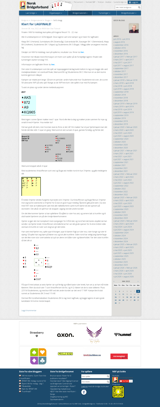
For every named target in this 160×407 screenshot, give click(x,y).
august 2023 (129, 206)
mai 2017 (118, 62)
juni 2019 (128, 109)
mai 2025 (118, 250)
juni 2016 (117, 39)
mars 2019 (119, 106)
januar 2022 (119, 174)
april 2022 (130, 177)
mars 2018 (119, 83)
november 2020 (121, 144)
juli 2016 (126, 39)
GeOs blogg (119, 20)
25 (123, 300)
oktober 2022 (120, 188)
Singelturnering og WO (59, 397)
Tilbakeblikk (26, 386)
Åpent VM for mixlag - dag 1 (32, 383)
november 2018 (121, 97)
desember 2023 (121, 218)
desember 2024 (121, 241)
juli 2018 (118, 89)
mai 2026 (118, 273)
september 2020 (121, 139)
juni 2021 (128, 156)
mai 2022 (118, 180)
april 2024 (130, 224)
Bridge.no (25, 20)
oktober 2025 (120, 259)
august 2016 (120, 42)
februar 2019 (132, 103)
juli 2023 (118, 206)
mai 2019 (118, 109)
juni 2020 (128, 133)
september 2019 (121, 115)
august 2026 (129, 276)
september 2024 (121, 232)
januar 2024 (119, 221)
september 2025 (121, 256)
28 (134, 300)
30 (115, 303)
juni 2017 (128, 62)
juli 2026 (118, 276)
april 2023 (130, 200)
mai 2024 (118, 227)
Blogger (48, 20)
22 (138, 297)
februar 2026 (132, 268)
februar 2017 (132, 56)
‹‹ (113, 281)
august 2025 (129, 253)
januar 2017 (119, 56)
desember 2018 (121, 100)
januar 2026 (119, 268)
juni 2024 (128, 227)
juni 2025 (128, 250)
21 (134, 297)
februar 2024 (132, 221)
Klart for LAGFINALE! (36, 24)
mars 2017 (119, 59)
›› (138, 281)
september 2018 (121, 92)
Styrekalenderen (56, 399)
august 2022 (129, 183)
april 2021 (130, 153)
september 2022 (121, 186)
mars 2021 (119, 153)
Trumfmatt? (26, 391)
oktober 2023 (120, 212)
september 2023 (121, 209)
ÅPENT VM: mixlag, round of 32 (33, 381)
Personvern (78, 2)
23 (115, 300)
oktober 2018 (120, 95)
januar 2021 (119, 150)
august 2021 (129, 159)
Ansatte (68, 2)
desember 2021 (121, 171)
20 (131, 297)
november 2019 (121, 121)
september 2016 (121, 45)
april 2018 (130, 83)
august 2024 (129, 229)
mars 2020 (119, 130)
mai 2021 (118, 156)
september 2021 (121, 162)
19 (127, 297)
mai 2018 (118, 86)
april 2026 (130, 270)
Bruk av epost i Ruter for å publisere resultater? (60, 376)
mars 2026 (119, 270)
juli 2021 (118, 159)
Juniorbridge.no (120, 2)
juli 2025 (118, 253)
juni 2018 (128, 86)
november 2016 (121, 51)
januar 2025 (119, 244)
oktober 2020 (120, 142)
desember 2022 (121, 194)
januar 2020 (119, 127)
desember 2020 (121, 147)
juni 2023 (128, 203)
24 (119, 300)
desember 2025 (121, 265)
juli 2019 (118, 112)
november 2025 (121, 262)
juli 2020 (118, 136)
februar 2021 (132, 150)
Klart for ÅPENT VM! (29, 389)
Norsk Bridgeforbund (34, 5)
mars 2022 (119, 177)
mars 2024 (119, 224)
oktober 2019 (120, 118)
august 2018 (129, 89)
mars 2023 (119, 200)
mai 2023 (118, 203)
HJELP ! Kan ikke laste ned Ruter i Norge (63, 392)
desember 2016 (121, 54)
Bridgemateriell (37, 20)
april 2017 (130, 59)
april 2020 (130, 130)
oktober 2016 (120, 48)
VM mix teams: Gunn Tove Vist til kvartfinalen (32, 376)
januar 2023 (119, 197)
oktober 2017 (120, 71)
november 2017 (121, 74)
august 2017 (129, 65)
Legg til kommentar (28, 310)
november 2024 (121, 238)
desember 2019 (121, 124)
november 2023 (121, 215)
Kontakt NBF (90, 2)
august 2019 (129, 112)
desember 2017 (121, 77)
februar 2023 (132, 197)
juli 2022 (118, 183)
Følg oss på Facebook (83, 392)
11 (123, 294)
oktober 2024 (120, 235)
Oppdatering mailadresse (60, 389)
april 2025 (130, 247)
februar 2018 (132, 80)
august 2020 (129, 136)
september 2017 (121, 68)
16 (115, 297)
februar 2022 (132, 174)
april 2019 (130, 106)
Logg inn (135, 2)
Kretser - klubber (105, 2)
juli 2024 (118, 229)
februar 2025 (132, 244)
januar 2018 (119, 80)
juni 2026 (128, 273)
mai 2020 (118, 133)
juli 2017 (118, 65)
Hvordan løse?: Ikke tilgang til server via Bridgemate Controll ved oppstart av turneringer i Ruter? (64, 383)
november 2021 (121, 168)
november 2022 (121, 191)
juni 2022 (128, 180)
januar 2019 (119, 103)
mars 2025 (119, 247)
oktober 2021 (120, 165)
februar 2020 (132, 127)
